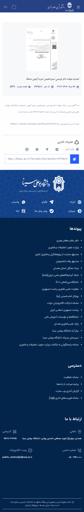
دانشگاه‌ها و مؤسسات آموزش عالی (61, 317)
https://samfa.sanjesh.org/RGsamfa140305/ (34, 124)
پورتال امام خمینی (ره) (67, 296)
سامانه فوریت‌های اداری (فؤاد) (64, 398)
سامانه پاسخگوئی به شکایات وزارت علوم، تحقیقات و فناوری (49, 345)
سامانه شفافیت (71, 377)
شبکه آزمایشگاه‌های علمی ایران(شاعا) (60, 275)
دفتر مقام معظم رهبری (67, 241)
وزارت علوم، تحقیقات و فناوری (63, 248)
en (5, 7)
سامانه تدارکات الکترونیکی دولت (63, 303)
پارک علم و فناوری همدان (66, 324)
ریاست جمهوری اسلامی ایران (64, 310)
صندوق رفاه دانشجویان (67, 261)
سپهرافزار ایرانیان (32, 505)
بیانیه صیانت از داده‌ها (68, 384)
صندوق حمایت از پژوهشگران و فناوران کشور (57, 254)
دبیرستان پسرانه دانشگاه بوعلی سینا (61, 338)
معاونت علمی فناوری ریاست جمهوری (60, 289)
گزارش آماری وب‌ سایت (67, 391)
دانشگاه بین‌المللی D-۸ (67, 282)
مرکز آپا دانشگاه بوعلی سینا (65, 331)
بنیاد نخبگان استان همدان (66, 268)
